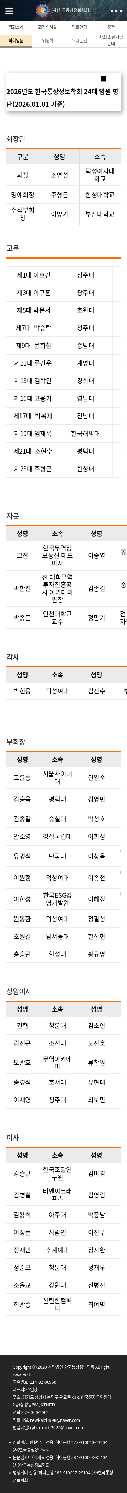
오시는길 (79, 40)
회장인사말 (47, 27)
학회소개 (16, 27)
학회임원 (16, 40)
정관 (111, 27)
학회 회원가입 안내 (111, 41)
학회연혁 (79, 27)
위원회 (47, 40)
